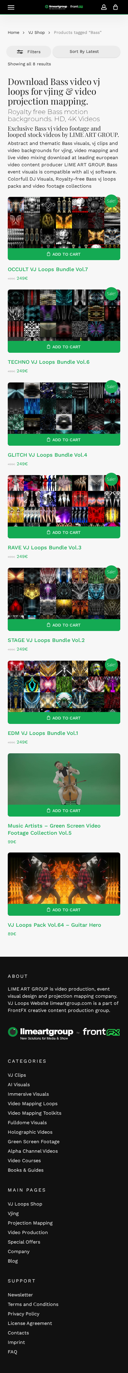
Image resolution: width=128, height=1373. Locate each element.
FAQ (12, 1352)
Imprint (16, 1342)
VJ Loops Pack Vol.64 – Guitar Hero (54, 925)
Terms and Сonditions (33, 1304)
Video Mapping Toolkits (34, 1113)
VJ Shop (36, 32)
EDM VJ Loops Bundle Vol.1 (43, 733)
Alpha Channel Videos (33, 1151)
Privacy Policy (23, 1314)
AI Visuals (19, 1084)
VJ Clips (17, 1075)
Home (13, 32)
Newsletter (20, 1295)
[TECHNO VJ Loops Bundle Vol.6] (64, 321)
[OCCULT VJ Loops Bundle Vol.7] (64, 228)
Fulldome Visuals (27, 1122)
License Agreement (30, 1323)
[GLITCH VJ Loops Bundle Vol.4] (64, 414)
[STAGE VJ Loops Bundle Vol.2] (64, 599)
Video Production (28, 1232)
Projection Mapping (30, 1223)
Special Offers (24, 1242)
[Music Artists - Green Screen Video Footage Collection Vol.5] (64, 785)
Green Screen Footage (34, 1141)
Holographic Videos (30, 1132)
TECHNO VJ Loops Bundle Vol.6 (49, 362)
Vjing (13, 1213)
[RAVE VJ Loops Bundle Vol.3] (64, 506)
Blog (13, 1261)
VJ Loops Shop (25, 1204)
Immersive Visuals (28, 1094)
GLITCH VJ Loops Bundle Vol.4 (47, 455)
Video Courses (24, 1160)
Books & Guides (25, 1170)
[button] (11, 7)
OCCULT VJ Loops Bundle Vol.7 (48, 269)
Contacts (18, 1333)
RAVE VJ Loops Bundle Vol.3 (45, 547)
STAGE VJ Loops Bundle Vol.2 (46, 640)
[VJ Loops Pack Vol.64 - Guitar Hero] (64, 884)
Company (18, 1251)
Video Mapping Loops (32, 1103)
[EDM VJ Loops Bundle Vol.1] (64, 692)
